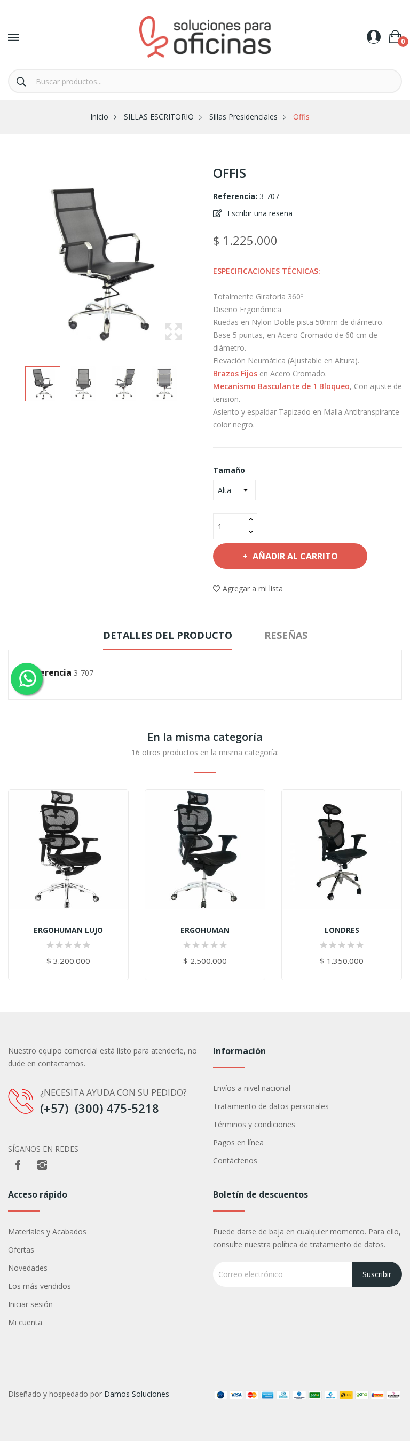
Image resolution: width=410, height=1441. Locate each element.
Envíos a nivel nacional (251, 1088)
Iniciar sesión (30, 1304)
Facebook (17, 1165)
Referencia (48, 672)
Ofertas (21, 1250)
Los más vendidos (39, 1286)
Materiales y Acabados (47, 1231)
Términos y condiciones (254, 1124)
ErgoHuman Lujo (68, 930)
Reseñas (286, 635)
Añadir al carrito (295, 556)
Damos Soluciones (136, 1394)
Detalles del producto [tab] (167, 635)
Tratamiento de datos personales (271, 1106)
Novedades (28, 1268)
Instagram (42, 1165)
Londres (342, 930)
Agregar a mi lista (253, 588)
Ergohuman (205, 930)
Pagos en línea (238, 1142)
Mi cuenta (25, 1322)
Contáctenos (235, 1160)
